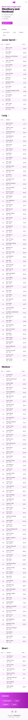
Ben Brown (17, 715)
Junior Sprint (6, 32)
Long (14, 32)
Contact (17, 717)
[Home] (14, 2)
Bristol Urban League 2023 (11, 7)
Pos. (2, 44)
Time (23, 44)
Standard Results (8, 14)
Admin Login (12, 717)
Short (4, 35)
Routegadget (7, 16)
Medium (21, 32)
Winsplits (6, 18)
